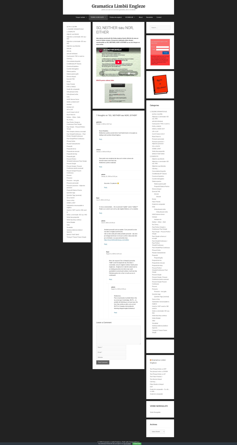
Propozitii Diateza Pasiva (74, 190)
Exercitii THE (71, 79)
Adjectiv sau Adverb (73, 34)
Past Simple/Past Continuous (75, 138)
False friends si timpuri (157, 384)
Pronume (69, 178)
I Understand (136, 443)
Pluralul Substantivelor (73, 143)
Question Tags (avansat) (74, 195)
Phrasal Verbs (71, 141)
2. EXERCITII (71, 31)
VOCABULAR (129, 17)
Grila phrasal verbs (72, 92)
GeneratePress (134, 442)
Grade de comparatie (73, 89)
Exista (68, 81)
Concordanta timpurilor (73, 61)
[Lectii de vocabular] (160, 85)
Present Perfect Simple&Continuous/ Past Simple (160, 270)
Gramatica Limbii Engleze (118, 6)
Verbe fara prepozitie (73, 217)
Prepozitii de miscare (73, 151)
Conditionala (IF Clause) (74, 64)
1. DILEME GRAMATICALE (75, 29)
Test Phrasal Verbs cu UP (158, 374)
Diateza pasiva (71, 71)
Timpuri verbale (80, 17)
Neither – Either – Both (73, 117)
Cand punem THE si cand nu (75, 56)
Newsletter (149, 17)
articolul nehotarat (72, 53)
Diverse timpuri (71, 76)
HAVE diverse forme (73, 99)
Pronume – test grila (73, 180)
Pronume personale (73, 183)
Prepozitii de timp (72, 154)
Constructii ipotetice (73, 66)
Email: (154, 49)
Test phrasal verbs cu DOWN (159, 371)
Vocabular (70, 227)
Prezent (69, 175)
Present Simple (71, 163)
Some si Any (70, 200)
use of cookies (127, 443)
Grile (68, 97)
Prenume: (153, 46)
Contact (159, 17)
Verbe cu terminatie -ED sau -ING (77, 214)
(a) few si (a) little (72, 26)
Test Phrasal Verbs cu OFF (158, 369)
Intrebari (69, 104)
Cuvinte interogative (73, 69)
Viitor (68, 225)
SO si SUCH (70, 198)
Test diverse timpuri (156, 379)
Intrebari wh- (70, 107)
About (141, 17)
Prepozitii (69, 146)
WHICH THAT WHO (73, 234)
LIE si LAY (70, 109)
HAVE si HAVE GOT (73, 102)
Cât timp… (70, 58)
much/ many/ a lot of (73, 112)
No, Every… (70, 119)
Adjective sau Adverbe (73, 46)
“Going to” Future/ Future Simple (76, 237)
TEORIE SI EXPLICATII (97, 17)
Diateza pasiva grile (73, 74)
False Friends (71, 84)
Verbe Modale (71, 222)
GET (151, 387)
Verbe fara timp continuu (74, 220)
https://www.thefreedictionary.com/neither (116, 240)
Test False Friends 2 (156, 376)
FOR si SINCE (71, 86)
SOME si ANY (71, 203)
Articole (69, 48)
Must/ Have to (71, 114)
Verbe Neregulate (155, 412)
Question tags (71, 192)
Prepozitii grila (71, 156)
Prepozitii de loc (71, 149)
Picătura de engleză (116, 17)
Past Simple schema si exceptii (76, 131)
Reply (100, 139)
